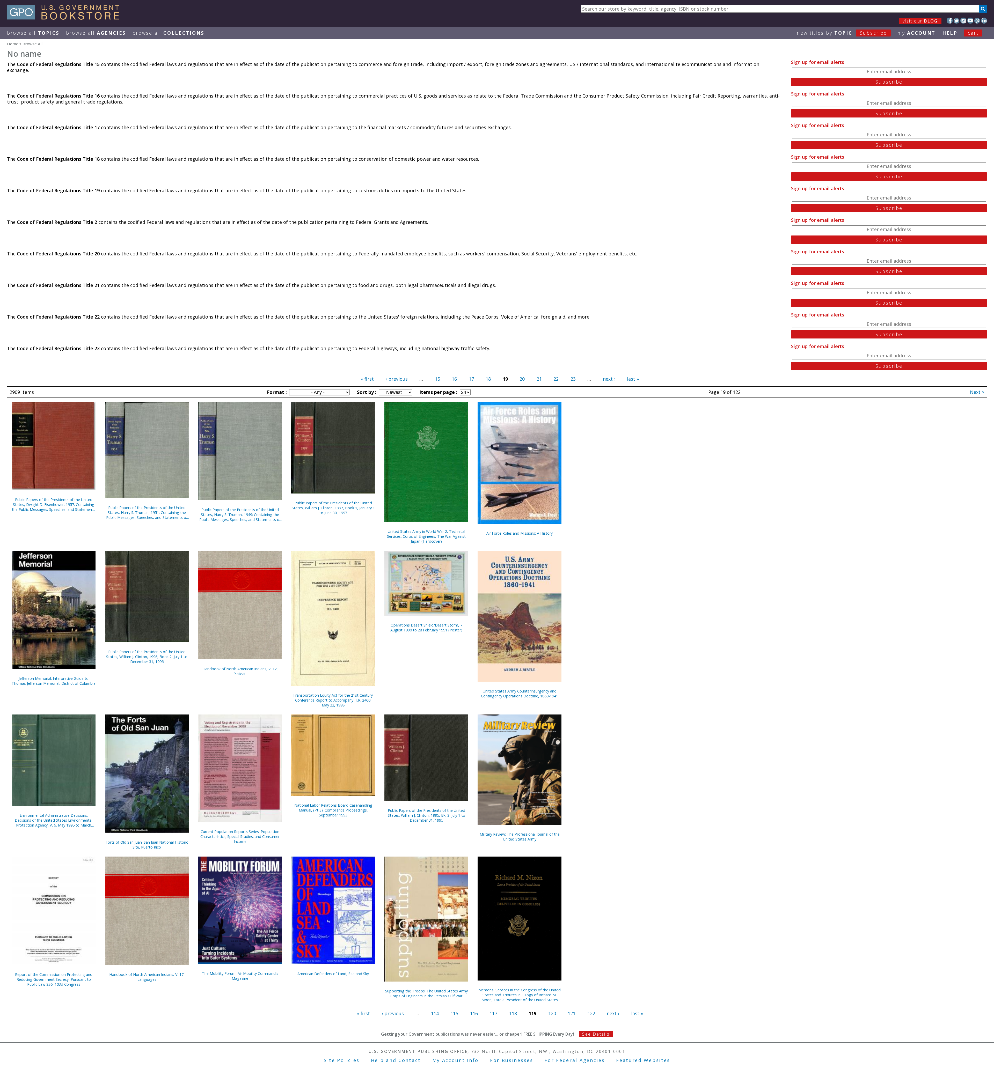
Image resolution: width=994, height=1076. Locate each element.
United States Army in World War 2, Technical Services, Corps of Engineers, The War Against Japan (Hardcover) (426, 536)
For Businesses (511, 1060)
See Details (596, 1034)
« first (367, 379)
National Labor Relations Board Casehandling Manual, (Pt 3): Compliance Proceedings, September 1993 (333, 810)
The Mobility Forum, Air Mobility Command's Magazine (240, 976)
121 (571, 1013)
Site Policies (342, 1060)
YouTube (970, 21)
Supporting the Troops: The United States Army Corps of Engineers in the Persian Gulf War (426, 993)
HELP (950, 33)
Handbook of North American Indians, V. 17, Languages (147, 977)
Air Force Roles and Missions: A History (519, 533)
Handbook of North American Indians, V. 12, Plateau (240, 671)
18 (488, 379)
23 (573, 379)
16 (454, 379)
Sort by (366, 392)
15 (437, 379)
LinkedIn (984, 21)
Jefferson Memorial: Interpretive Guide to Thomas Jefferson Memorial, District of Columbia (54, 681)
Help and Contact (396, 1060)
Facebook (950, 21)
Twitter (957, 21)
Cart (973, 33)
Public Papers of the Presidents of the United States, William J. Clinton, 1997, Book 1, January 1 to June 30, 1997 (333, 507)
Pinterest (977, 21)
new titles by (842, 33)
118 (513, 1013)
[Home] (65, 18)
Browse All (33, 33)
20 (522, 379)
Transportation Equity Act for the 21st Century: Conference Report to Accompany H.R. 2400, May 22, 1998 (333, 700)
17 (471, 379)
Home (12, 43)
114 (435, 1013)
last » (633, 379)
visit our (920, 21)
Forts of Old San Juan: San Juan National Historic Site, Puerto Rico (147, 845)
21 (539, 379)
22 (556, 379)
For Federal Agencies (574, 1060)
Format (276, 392)
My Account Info (455, 1060)
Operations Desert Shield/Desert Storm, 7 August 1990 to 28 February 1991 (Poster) (426, 627)
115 (454, 1013)
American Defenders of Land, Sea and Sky (333, 973)
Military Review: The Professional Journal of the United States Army (520, 837)
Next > (977, 392)
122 (591, 1013)
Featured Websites (643, 1060)
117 (493, 1013)
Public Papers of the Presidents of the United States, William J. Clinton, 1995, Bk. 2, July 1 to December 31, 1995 (426, 815)
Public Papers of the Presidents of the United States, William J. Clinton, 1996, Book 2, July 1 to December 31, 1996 (146, 656)
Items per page (437, 392)
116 (474, 1013)
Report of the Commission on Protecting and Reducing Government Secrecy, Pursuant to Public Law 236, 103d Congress (53, 979)
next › (609, 379)
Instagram (963, 21)
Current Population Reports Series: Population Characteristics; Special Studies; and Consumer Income (240, 836)
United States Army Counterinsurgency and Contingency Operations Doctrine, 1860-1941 (519, 693)
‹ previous (397, 379)
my (916, 33)
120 (552, 1013)
